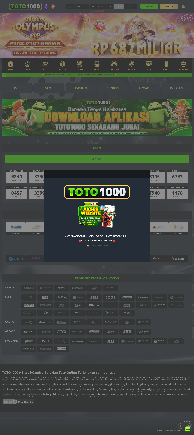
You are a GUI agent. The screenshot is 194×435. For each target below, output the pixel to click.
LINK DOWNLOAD (99, 245)
